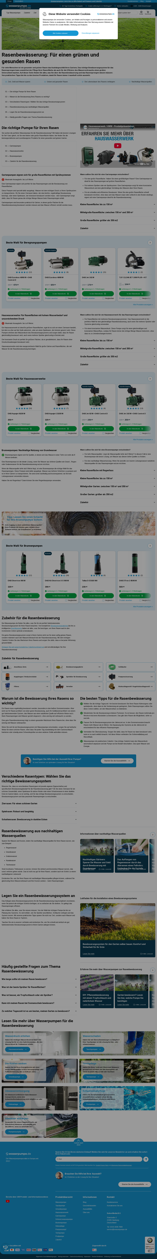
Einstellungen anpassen (90, 33)
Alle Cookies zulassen (60, 33)
